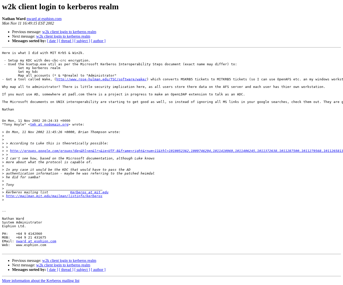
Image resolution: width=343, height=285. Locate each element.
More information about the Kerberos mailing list (40, 280)
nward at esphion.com (44, 19)
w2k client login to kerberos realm (69, 32)
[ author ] (98, 41)
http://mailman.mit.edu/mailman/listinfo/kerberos (54, 196)
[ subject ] (82, 41)
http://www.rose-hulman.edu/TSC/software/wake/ (101, 79)
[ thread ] (66, 41)
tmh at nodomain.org (49, 124)
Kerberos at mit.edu (89, 192)
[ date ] (52, 41)
